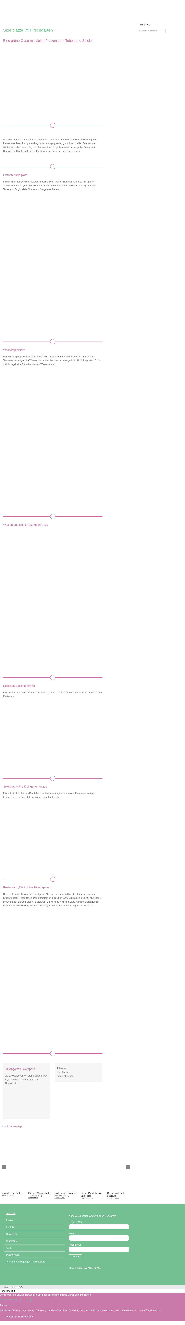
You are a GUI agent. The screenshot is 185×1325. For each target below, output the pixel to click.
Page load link (7, 1291)
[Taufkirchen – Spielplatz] (65, 1189)
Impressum (11, 1241)
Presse (9, 1220)
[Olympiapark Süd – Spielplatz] (118, 1189)
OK (26, 1299)
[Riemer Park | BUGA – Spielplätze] (92, 1189)
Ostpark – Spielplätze (12, 1193)
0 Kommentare (35, 1197)
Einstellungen (10, 1299)
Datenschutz (12, 1255)
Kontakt (10, 1227)
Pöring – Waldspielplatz (39, 1193)
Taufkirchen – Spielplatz (65, 1193)
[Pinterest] (85, 1275)
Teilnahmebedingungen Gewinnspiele (25, 1261)
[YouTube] (75, 1275)
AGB (8, 1248)
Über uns (10, 1213)
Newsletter (11, 1234)
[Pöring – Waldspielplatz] (39, 1189)
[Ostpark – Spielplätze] (13, 1189)
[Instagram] (80, 1275)
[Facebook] (70, 1275)
